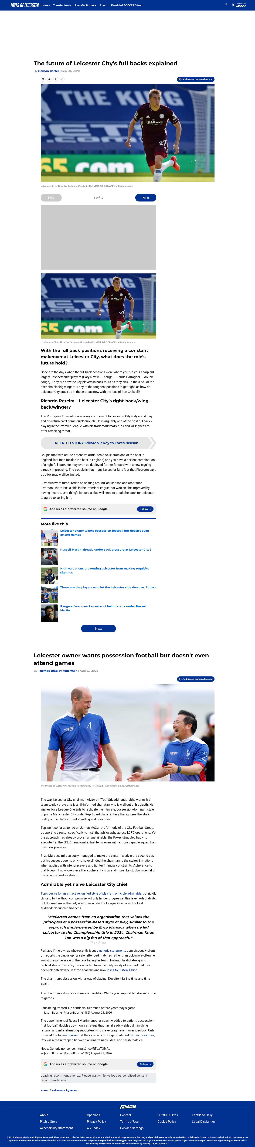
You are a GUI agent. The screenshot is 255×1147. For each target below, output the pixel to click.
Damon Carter (48, 71)
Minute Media (22, 1137)
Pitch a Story (48, 1121)
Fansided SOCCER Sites (126, 5)
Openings (93, 1115)
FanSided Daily (202, 1115)
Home (44, 1090)
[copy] (62, 79)
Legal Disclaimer (203, 1121)
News (46, 5)
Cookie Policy (167, 1121)
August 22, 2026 (101, 1053)
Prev (51, 198)
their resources (144, 1035)
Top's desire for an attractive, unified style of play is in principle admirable (91, 893)
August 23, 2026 (101, 1012)
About (104, 5)
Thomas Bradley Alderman (57, 670)
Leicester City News (64, 1090)
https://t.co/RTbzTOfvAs (93, 1048)
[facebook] (226, 5)
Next (145, 198)
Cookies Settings (132, 1128)
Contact (125, 1115)
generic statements (113, 950)
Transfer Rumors (85, 5)
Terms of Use (129, 1121)
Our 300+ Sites (168, 1115)
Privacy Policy (96, 1121)
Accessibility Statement (56, 1128)
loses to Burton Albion (122, 970)
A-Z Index (93, 1128)
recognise (70, 1035)
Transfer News (62, 5)
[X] (233, 5)
